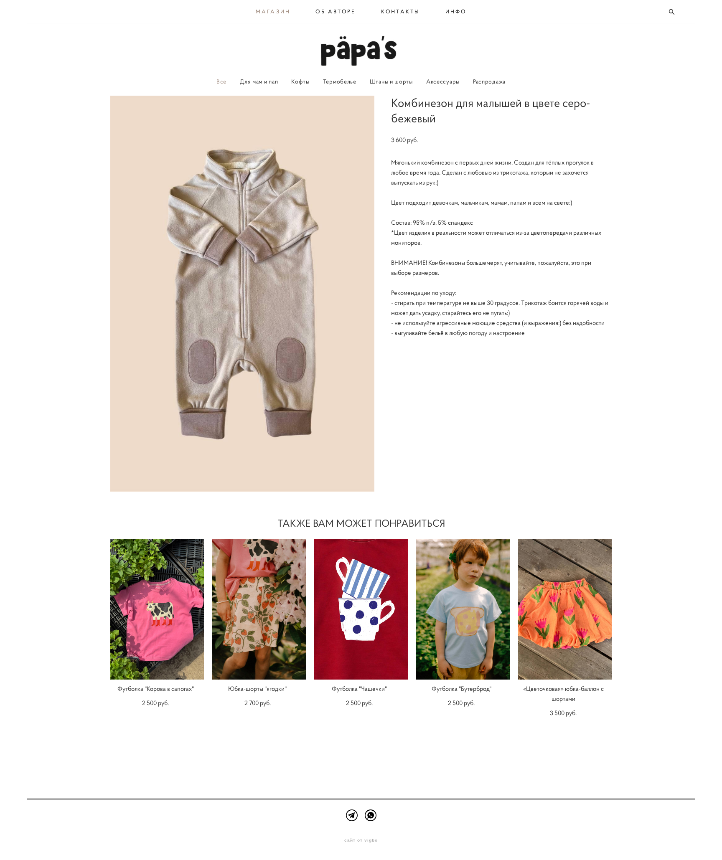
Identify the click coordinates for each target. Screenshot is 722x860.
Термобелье (339, 81)
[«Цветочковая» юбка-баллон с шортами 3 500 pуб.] (565, 609)
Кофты (300, 81)
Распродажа (489, 81)
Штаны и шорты (391, 81)
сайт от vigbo (361, 840)
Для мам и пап (259, 81)
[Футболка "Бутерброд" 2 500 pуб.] (463, 609)
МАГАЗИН (273, 11)
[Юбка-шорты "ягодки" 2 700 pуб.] (259, 609)
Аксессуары (443, 81)
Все (221, 81)
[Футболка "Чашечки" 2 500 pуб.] (361, 609)
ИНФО (456, 11)
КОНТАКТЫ (400, 11)
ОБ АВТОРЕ (335, 11)
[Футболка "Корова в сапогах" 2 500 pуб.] (157, 609)
